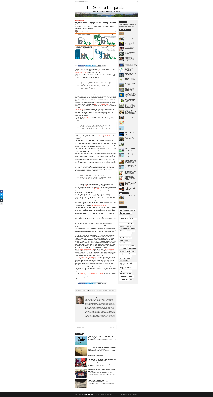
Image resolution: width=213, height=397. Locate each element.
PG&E (132, 246)
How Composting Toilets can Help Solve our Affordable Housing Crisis (130, 183)
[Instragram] (136, 1)
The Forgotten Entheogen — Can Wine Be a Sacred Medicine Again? (130, 43)
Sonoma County (132, 253)
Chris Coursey (124, 218)
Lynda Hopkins (125, 238)
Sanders (133, 251)
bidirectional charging (81, 290)
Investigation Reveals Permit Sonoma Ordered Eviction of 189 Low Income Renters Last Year (131, 167)
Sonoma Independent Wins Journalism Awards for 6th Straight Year (130, 188)
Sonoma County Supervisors (124, 260)
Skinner (113, 290)
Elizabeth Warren (128, 226)
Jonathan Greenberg (91, 31)
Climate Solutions (123, 221)
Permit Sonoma (124, 246)
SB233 (110, 290)
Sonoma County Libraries (125, 258)
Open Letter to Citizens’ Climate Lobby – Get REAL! (130, 79)
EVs (103, 290)
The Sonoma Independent (89, 394)
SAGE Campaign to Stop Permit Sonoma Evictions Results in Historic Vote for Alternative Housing (130, 106)
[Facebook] (134, 1)
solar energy (125, 253)
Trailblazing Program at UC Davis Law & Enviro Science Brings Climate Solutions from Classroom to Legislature (131, 112)
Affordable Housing (129, 210)
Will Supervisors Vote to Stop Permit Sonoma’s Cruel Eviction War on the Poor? (130, 149)
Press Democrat (123, 248)
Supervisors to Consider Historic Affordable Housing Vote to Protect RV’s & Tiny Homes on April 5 (130, 128)
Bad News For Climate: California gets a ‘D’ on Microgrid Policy (129, 69)
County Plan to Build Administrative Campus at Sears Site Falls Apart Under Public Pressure (130, 123)
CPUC (130, 221)
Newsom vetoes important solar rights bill (130, 53)
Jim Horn (121, 235)
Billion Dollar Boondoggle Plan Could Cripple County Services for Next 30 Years (131, 138)
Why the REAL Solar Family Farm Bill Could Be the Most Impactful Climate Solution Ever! (130, 95)
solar (121, 253)
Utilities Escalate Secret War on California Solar (130, 74)
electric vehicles (99, 290)
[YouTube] (137, 1)
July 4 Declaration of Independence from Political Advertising (130, 33)
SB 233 (106, 290)
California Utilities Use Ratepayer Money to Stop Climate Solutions (130, 89)
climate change (92, 290)
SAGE (128, 251)
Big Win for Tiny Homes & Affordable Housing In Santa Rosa (130, 38)
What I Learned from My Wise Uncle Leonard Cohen (130, 48)
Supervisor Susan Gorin (125, 273)
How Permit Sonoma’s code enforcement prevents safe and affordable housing (130, 161)
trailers (131, 279)
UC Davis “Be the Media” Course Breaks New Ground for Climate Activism (130, 133)
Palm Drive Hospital (125, 243)
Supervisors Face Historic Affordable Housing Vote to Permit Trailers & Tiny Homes (131, 117)
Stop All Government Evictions (125, 267)
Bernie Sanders (125, 213)
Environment (77, 20)
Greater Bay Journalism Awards (130, 230)
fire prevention (133, 228)
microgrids (121, 240)
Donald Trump (122, 226)
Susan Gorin (123, 276)
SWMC (131, 276)
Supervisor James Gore (125, 271)
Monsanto (126, 240)
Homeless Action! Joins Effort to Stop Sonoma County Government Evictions (131, 172)
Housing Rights (123, 232)
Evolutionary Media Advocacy (124, 228)
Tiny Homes (124, 279)
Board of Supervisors (124, 215)
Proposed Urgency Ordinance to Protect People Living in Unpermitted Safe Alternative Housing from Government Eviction (131, 155)
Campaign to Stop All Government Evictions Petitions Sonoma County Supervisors (130, 178)
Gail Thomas (122, 230)
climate (88, 290)
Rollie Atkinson (122, 251)
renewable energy (132, 248)
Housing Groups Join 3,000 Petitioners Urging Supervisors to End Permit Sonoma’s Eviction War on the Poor (131, 144)
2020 (121, 210)
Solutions (81, 20)
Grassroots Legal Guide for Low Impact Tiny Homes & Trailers (130, 100)
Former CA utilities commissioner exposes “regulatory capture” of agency (129, 59)
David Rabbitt (129, 224)
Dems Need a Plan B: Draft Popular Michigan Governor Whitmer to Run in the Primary (131, 64)
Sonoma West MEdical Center (127, 263)
